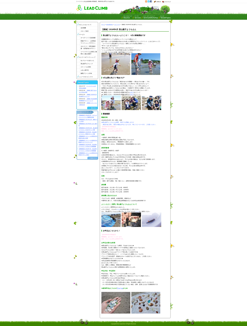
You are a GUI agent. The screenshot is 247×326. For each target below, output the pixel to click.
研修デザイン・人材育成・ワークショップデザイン (89, 42)
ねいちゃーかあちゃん (87, 60)
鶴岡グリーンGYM (86, 73)
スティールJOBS (86, 67)
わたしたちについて (85, 24)
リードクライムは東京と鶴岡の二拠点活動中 (89, 53)
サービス (82, 34)
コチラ (132, 92)
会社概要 (83, 28)
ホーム (103, 24)
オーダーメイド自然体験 (88, 38)
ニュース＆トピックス (86, 77)
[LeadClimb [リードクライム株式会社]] (92, 10)
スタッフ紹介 (85, 31)
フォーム (120, 288)
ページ (118, 209)
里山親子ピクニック (87, 63)
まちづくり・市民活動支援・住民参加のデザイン (88, 47)
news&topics (109, 24)
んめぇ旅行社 (85, 70)
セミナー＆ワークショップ (87, 57)
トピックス (117, 24)
